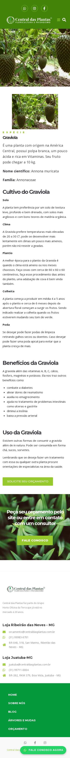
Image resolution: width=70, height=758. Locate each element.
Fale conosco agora (46, 749)
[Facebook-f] (44, 8)
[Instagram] (34, 8)
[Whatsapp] (24, 8)
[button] (28, 481)
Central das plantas (17, 749)
